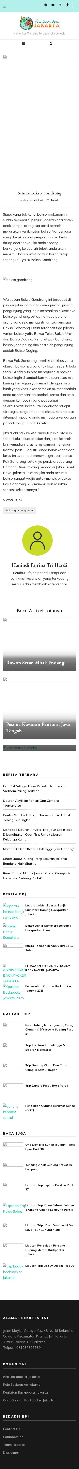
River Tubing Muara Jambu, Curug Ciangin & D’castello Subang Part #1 (49, 1029)
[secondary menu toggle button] (4, 6)
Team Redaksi (14, 1445)
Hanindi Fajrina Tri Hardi (43, 200)
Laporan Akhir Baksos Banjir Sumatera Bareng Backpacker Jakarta (46, 910)
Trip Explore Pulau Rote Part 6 (46, 1085)
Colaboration (13, 1437)
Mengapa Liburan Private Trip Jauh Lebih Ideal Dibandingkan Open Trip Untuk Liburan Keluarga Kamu (38, 834)
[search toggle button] (51, 44)
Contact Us (11, 1429)
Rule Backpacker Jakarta (22, 1384)
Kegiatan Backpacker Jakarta (25, 1392)
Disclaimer (11, 1452)
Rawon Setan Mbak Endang (35, 663)
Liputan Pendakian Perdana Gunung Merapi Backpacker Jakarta (45, 1250)
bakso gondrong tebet (19, 510)
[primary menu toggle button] (24, 43)
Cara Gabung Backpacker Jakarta (28, 1400)
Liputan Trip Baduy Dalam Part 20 (49, 1265)
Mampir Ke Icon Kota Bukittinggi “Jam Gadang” (39, 849)
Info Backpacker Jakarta (21, 1377)
